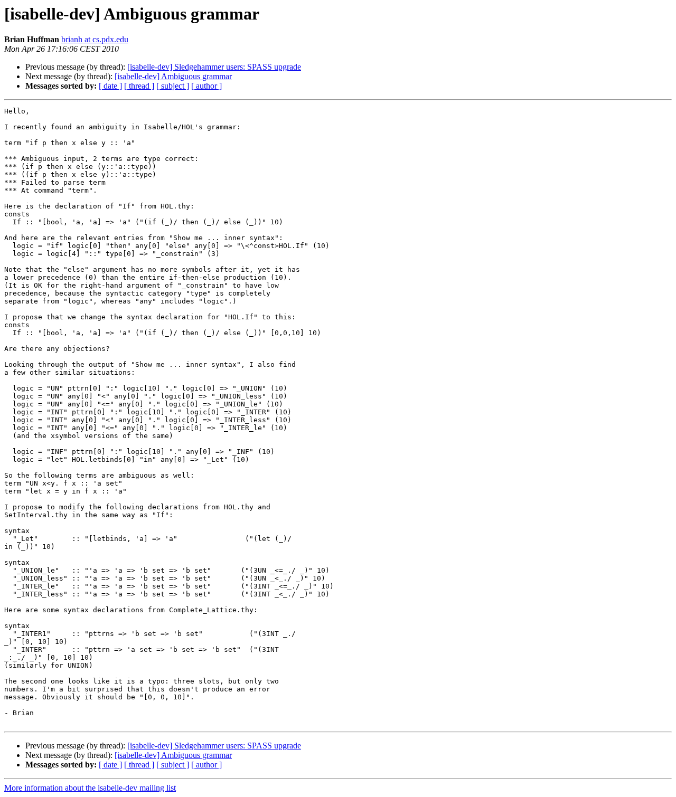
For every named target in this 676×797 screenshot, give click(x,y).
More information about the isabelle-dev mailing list (90, 787)
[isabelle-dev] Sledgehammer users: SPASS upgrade (214, 66)
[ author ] (206, 85)
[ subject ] (172, 85)
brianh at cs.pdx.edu (94, 39)
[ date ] (110, 85)
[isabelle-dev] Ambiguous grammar (173, 76)
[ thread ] (139, 85)
